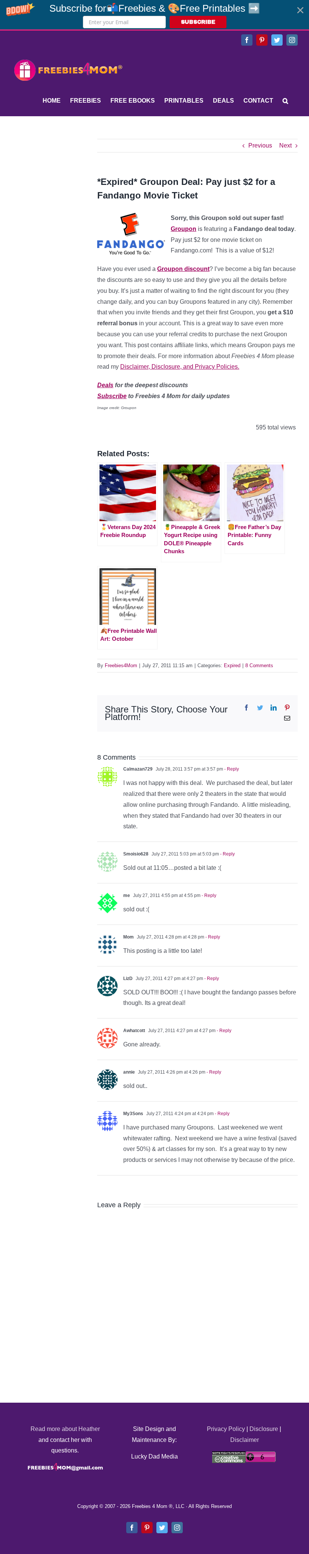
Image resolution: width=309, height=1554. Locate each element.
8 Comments (259, 665)
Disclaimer (244, 1440)
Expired (232, 665)
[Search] (285, 101)
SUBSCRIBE (198, 22)
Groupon (183, 229)
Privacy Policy (226, 1429)
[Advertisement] (67, 186)
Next (285, 145)
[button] (154, 14)
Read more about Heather (65, 1429)
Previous (260, 145)
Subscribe (112, 396)
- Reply (231, 769)
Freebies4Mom (121, 665)
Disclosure (263, 1429)
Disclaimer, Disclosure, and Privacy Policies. (179, 366)
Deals (105, 385)
